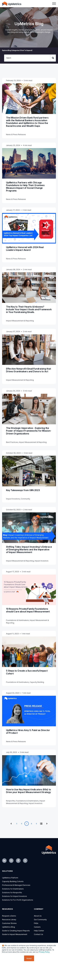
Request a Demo (9, 916)
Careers (37, 927)
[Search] (53, 58)
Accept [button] (29, 958)
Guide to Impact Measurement (14, 934)
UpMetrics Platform (10, 878)
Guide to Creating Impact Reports (16, 931)
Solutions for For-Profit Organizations (17, 900)
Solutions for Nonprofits (12, 892)
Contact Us (38, 934)
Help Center (39, 931)
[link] (11, 3)
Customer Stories (9, 923)
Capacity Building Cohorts (13, 881)
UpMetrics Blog (8, 927)
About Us (38, 916)
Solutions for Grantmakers (13, 889)
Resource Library (9, 919)
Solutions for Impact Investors (14, 896)
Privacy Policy (44, 952)
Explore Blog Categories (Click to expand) (17, 50)
